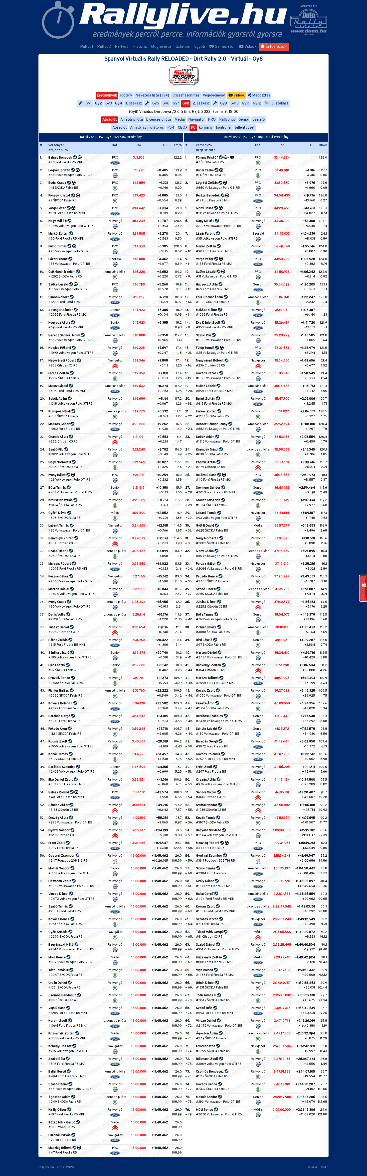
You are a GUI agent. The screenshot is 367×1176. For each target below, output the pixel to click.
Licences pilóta (158, 119)
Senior (244, 119)
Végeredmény (214, 95)
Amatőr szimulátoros (147, 127)
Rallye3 (122, 46)
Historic (140, 46)
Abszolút (109, 119)
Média (180, 119)
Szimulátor (224, 46)
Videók (250, 46)
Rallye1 (86, 46)
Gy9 (223, 103)
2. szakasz (201, 103)
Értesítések (275, 46)
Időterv (126, 95)
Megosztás (260, 95)
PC (193, 127)
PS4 (170, 127)
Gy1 (89, 103)
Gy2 (98, 103)
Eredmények (107, 95)
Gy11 (245, 103)
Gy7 (176, 103)
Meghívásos (161, 46)
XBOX (182, 127)
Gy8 (186, 103)
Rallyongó (227, 119)
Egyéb (199, 46)
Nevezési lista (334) (152, 95)
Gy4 (118, 103)
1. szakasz (134, 103)
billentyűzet (245, 127)
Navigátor (196, 119)
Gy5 (155, 103)
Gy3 (108, 103)
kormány (206, 127)
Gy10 (234, 103)
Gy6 (166, 103)
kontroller (224, 127)
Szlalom (183, 46)
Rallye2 (104, 46)
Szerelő (259, 119)
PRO (212, 119)
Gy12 (257, 103)
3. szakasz (280, 103)
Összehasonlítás (186, 95)
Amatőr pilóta (131, 119)
